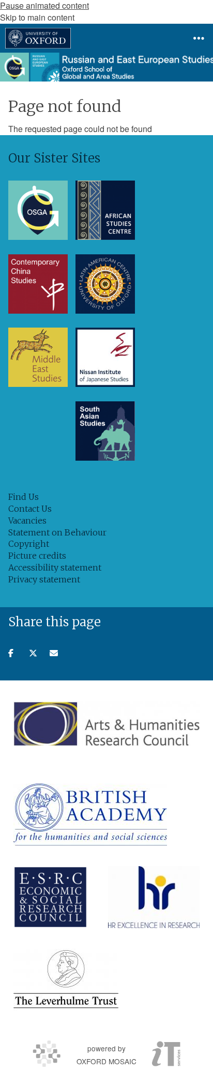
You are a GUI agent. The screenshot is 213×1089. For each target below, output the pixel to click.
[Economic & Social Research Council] (50, 897)
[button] (198, 38)
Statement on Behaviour (57, 532)
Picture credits (37, 555)
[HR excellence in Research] (154, 897)
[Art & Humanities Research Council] (106, 723)
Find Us (23, 497)
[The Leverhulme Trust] (65, 980)
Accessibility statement (54, 567)
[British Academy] (90, 815)
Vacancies (27, 520)
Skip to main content (37, 17)
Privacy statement (44, 579)
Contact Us (30, 508)
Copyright (28, 544)
